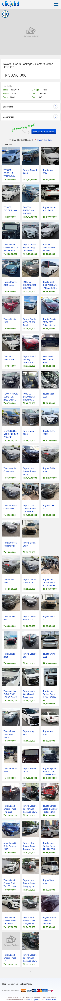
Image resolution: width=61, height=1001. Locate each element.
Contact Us (13, 983)
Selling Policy (26, 983)
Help (4, 983)
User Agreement (34, 999)
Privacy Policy (50, 999)
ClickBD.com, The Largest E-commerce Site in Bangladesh (10, 4)
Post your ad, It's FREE (43, 131)
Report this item (44, 139)
